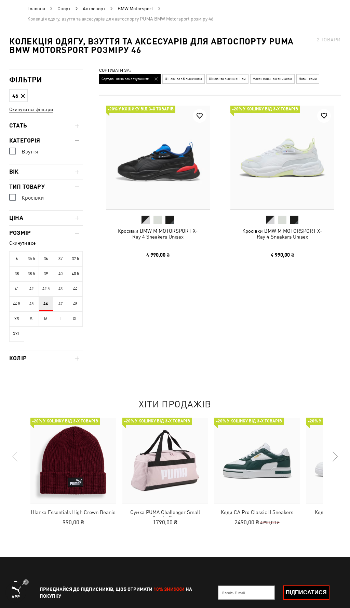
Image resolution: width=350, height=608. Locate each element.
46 (45, 303)
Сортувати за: (115, 70)
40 (60, 273)
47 (60, 303)
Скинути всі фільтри (31, 109)
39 (46, 273)
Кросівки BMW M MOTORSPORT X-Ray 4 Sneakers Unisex (158, 234)
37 (60, 258)
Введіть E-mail (233, 593)
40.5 (75, 273)
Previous (15, 456)
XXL (16, 334)
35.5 (31, 258)
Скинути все (22, 243)
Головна (36, 8)
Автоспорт (94, 8)
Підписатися (306, 592)
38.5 (31, 273)
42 (31, 288)
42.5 (46, 288)
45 (31, 303)
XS (16, 318)
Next (334, 456)
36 (46, 258)
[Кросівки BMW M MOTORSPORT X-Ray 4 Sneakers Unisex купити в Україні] (158, 158)
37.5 (75, 258)
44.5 (16, 303)
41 (17, 288)
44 (75, 288)
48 (75, 303)
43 (60, 288)
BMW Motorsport (135, 8)
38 (17, 273)
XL (75, 318)
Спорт (63, 8)
